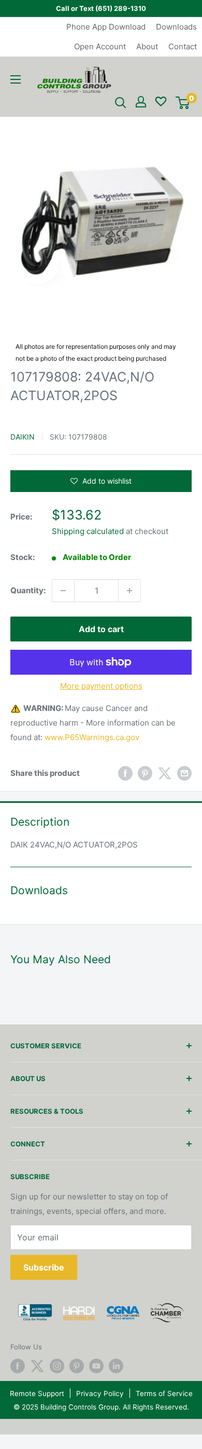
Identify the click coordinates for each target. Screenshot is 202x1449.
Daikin (22, 436)
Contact (182, 46)
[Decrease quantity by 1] (63, 591)
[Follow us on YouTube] (96, 1366)
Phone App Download (106, 27)
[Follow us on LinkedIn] (116, 1366)
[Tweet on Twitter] (164, 773)
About (147, 46)
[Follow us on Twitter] (37, 1366)
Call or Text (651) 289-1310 (101, 8)
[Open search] (120, 102)
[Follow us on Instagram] (57, 1366)
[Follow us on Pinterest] (76, 1366)
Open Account (100, 46)
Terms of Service (164, 1393)
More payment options (101, 686)
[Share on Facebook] (125, 773)
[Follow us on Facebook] (17, 1366)
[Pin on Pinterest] (145, 773)
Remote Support (37, 1393)
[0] (183, 103)
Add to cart (101, 629)
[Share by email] (184, 773)
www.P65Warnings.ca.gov (92, 737)
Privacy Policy (100, 1393)
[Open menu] (15, 79)
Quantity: (28, 590)
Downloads (176, 27)
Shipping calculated (88, 531)
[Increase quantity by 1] (129, 591)
